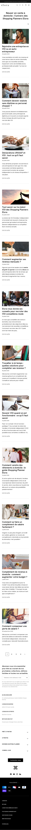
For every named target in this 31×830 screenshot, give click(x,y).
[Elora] (5, 5)
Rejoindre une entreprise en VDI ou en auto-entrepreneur (15, 49)
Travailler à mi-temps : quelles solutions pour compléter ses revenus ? (14, 366)
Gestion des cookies (7, 815)
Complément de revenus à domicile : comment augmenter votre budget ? (14, 574)
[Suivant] (25, 654)
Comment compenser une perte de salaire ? (14, 627)
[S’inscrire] (27, 678)
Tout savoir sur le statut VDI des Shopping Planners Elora (15, 210)
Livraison (4, 800)
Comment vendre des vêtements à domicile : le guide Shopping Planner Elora (14, 469)
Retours (4, 804)
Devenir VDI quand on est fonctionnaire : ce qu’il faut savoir (15, 416)
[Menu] (29, 5)
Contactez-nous (15, 760)
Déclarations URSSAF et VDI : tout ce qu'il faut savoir (13, 155)
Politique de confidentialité (9, 811)
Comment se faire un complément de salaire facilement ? (13, 524)
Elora (7, 824)
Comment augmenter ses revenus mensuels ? (14, 260)
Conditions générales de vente (9, 808)
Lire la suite (6, 72)
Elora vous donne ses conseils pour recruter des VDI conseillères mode (15, 311)
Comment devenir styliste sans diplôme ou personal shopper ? (14, 103)
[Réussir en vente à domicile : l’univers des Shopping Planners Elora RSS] (28, 24)
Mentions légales (6, 818)
